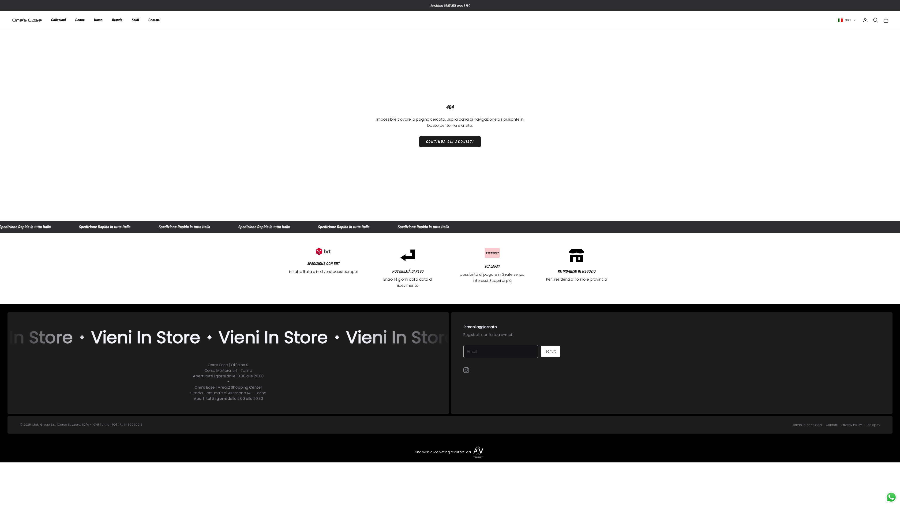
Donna (80, 20)
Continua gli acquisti (450, 142)
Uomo (98, 20)
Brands (117, 20)
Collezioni (58, 20)
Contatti (154, 20)
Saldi (135, 20)
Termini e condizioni (806, 425)
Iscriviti (550, 351)
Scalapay (873, 425)
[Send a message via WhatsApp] (891, 497)
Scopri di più (500, 280)
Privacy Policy (851, 425)
